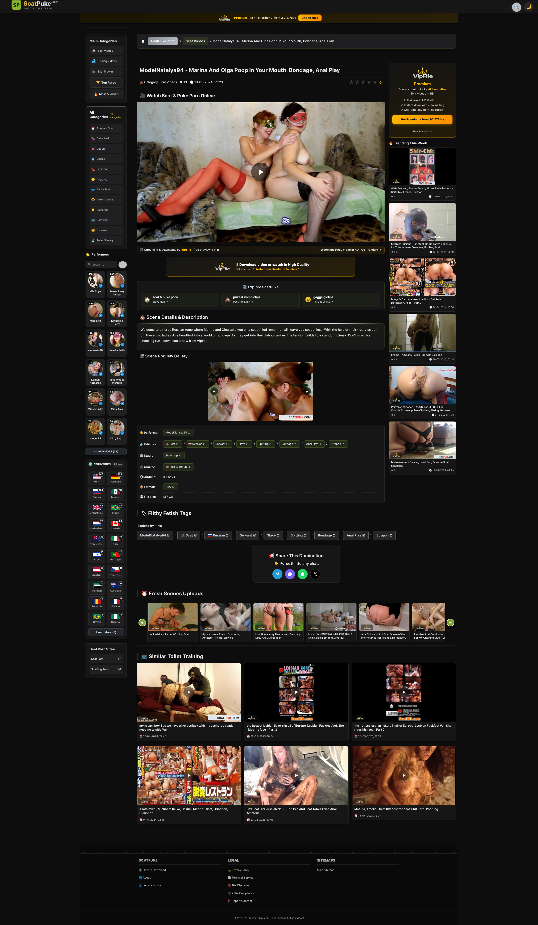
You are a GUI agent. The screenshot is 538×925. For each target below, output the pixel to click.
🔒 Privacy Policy (238, 870)
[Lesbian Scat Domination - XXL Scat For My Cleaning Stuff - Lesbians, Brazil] (437, 617)
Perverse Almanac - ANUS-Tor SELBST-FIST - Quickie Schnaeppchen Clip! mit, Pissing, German (420, 408)
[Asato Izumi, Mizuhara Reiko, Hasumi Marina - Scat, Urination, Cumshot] (189, 775)
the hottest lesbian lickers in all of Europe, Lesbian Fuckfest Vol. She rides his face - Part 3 (295, 727)
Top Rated (106, 82)
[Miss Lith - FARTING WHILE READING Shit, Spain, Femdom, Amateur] (331, 617)
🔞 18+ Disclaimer (239, 885)
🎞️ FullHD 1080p (176, 467)
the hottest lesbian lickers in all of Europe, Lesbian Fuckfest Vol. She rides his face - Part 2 (402, 727)
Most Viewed (106, 94)
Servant (220, 444)
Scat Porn (97, 658)
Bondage (287, 444)
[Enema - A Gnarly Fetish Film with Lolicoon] (422, 333)
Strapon (336, 444)
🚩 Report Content (240, 901)
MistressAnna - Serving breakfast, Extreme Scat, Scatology (420, 464)
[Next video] (450, 622)
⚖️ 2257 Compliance (241, 893)
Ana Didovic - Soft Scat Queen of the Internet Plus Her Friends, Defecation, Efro (383, 638)
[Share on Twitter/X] (315, 574)
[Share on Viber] (290, 574)
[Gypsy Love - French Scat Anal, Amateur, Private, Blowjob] (225, 617)
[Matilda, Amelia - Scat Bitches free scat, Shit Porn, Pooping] (404, 775)
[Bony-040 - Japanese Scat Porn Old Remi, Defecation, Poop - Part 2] (422, 277)
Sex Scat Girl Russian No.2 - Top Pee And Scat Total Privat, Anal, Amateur (292, 811)
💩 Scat (170, 444)
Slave (242, 444)
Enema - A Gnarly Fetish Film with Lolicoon (416, 354)
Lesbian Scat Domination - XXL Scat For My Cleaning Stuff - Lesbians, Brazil (436, 638)
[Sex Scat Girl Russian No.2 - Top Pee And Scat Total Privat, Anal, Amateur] (296, 775)
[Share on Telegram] (277, 574)
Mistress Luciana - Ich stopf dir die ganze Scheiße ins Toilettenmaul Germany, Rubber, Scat (421, 245)
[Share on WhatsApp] (303, 574)
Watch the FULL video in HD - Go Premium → (351, 249)
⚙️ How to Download (152, 870)
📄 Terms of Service (240, 877)
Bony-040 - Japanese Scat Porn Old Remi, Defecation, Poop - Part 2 (416, 301)
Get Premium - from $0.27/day (422, 119)
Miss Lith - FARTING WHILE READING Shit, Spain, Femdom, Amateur (330, 636)
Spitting (263, 444)
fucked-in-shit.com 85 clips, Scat (169, 634)
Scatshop (172, 455)
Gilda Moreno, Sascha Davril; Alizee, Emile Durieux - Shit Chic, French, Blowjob (422, 190)
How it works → (422, 131)
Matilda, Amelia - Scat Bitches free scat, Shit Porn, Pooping (396, 809)
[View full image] (260, 391)
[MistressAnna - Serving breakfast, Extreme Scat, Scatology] (422, 440)
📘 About (145, 877)
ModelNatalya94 (176, 432)
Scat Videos (195, 41)
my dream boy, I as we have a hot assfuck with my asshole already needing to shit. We (186, 727)
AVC (168, 486)
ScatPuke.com (163, 41)
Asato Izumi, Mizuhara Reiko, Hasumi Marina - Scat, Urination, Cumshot (183, 811)
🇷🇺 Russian (195, 444)
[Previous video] (142, 622)
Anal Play (312, 444)
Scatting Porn (100, 669)
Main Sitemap (325, 870)
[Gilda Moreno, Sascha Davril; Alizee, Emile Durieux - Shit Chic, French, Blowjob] (422, 166)
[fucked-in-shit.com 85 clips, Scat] (173, 617)
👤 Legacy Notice (150, 885)
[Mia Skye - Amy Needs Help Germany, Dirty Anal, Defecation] (278, 617)
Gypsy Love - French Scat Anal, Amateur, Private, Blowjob (221, 636)
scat (254, 330)
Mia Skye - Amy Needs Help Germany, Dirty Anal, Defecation (278, 636)
